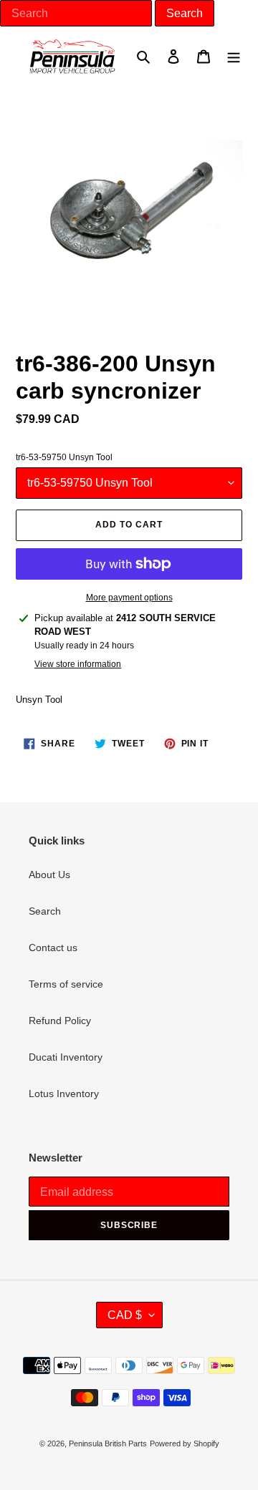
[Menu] (234, 56)
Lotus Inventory (64, 1093)
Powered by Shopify (184, 1443)
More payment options (129, 598)
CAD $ (125, 1315)
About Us (49, 874)
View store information (77, 664)
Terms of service (66, 984)
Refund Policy (60, 1020)
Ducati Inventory (65, 1057)
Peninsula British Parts (108, 1443)
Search (45, 911)
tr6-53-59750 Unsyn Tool (64, 457)
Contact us (53, 947)
